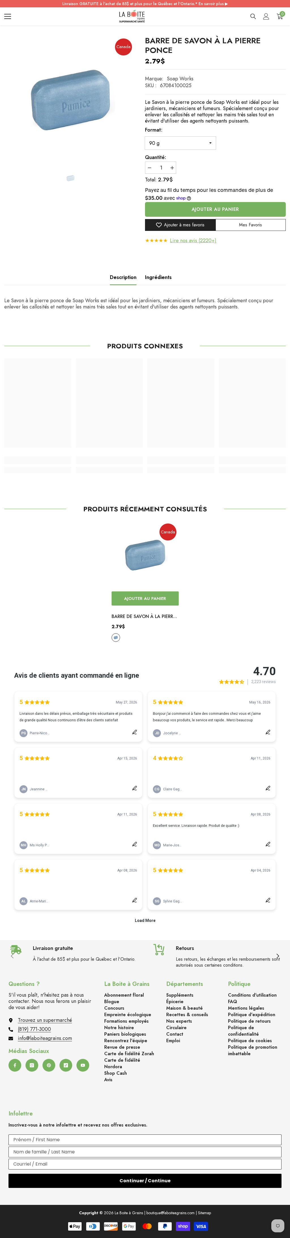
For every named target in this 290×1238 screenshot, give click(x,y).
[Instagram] (31, 1065)
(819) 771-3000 (34, 1029)
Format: (154, 130)
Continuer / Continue (145, 1180)
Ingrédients (158, 277)
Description (123, 277)
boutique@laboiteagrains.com (170, 1213)
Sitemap (204, 1213)
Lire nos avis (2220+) (193, 240)
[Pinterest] (48, 1065)
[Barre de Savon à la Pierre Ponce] (145, 555)
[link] (37, 460)
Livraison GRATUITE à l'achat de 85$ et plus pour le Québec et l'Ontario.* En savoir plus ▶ (145, 4)
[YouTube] (82, 1065)
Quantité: (155, 157)
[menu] (7, 16)
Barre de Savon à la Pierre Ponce (144, 617)
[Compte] (266, 16)
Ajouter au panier (215, 209)
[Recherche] (253, 16)
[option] (70, 100)
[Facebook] (14, 1065)
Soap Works (180, 78)
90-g (116, 637)
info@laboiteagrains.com (45, 1038)
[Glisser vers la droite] (277, 956)
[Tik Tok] (65, 1065)
